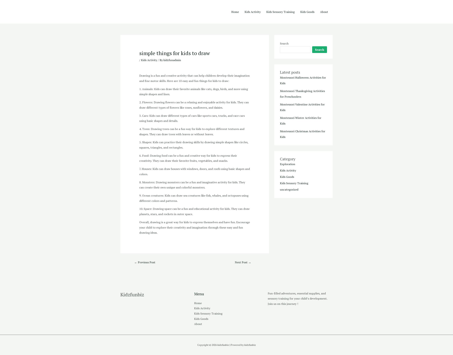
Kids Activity (253, 12)
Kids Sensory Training (280, 12)
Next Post (243, 262)
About (324, 12)
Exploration (287, 164)
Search (284, 43)
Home (235, 12)
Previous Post (144, 262)
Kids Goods (307, 12)
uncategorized (289, 189)
